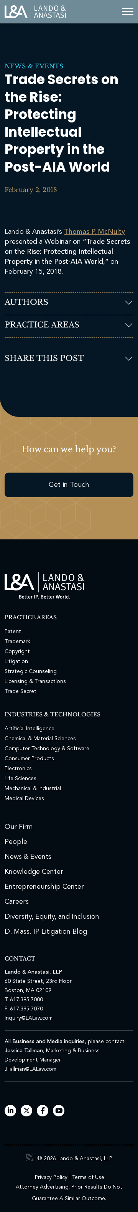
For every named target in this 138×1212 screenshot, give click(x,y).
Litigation (16, 661)
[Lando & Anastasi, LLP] (35, 12)
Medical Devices (24, 798)
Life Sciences (20, 778)
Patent (13, 631)
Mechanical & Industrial (33, 788)
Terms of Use (88, 1177)
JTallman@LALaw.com (30, 1069)
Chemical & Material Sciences (40, 738)
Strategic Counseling (31, 671)
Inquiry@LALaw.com (29, 1018)
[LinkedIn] (10, 1111)
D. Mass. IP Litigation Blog (46, 931)
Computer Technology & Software (47, 748)
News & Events (34, 66)
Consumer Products (29, 758)
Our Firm (19, 826)
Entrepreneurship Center (44, 886)
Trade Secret (20, 691)
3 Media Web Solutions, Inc (29, 1157)
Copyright (17, 651)
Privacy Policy (51, 1177)
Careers (17, 901)
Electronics (18, 768)
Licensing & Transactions (35, 681)
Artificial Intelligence (29, 728)
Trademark (17, 641)
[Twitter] (26, 1111)
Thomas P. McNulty (94, 231)
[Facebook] (43, 1111)
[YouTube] (58, 1111)
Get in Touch (69, 484)
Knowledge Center (34, 871)
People (16, 841)
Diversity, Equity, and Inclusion (52, 916)
